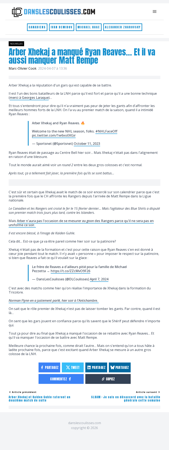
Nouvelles (16, 43)
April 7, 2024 (99, 279)
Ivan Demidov (62, 27)
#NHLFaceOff (106, 131)
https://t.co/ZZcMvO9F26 (70, 271)
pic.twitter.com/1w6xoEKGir (54, 135)
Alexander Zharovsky (123, 27)
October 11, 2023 (87, 143)
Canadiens (37, 27)
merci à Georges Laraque (29, 97)
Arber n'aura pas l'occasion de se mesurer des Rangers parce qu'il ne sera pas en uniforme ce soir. (81, 223)
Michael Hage (88, 27)
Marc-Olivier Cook (22, 68)
